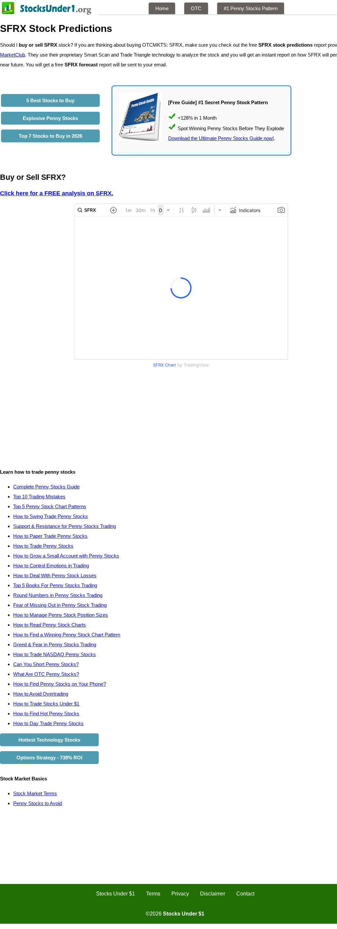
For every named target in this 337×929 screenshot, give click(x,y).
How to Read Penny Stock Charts (49, 625)
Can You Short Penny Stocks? (46, 664)
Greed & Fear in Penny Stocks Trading (54, 644)
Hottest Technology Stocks (49, 740)
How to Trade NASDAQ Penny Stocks (54, 654)
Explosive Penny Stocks (50, 118)
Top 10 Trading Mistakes (39, 496)
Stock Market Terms (35, 793)
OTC (196, 8)
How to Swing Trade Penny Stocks (50, 516)
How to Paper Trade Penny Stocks (50, 536)
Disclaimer (212, 893)
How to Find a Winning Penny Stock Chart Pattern (66, 634)
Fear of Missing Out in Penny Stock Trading (60, 605)
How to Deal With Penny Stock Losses (54, 575)
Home (161, 8)
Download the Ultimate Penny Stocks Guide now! (221, 138)
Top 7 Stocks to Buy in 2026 (50, 136)
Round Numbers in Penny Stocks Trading (57, 595)
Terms (153, 893)
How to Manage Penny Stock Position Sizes (60, 615)
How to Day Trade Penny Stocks (48, 723)
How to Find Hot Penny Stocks (46, 713)
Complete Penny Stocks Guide (46, 486)
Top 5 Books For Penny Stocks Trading (55, 585)
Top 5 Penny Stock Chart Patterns (49, 506)
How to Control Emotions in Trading (51, 565)
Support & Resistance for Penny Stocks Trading (64, 526)
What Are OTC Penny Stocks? (46, 674)
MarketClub (12, 55)
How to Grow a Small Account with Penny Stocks (66, 556)
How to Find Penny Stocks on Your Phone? (59, 684)
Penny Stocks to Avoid (37, 803)
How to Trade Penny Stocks (43, 546)
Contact (245, 893)
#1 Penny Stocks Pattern (250, 8)
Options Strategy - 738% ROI (49, 757)
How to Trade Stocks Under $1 (46, 703)
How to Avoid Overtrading (40, 694)
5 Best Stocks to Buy (50, 100)
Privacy (180, 893)
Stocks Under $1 (115, 893)
